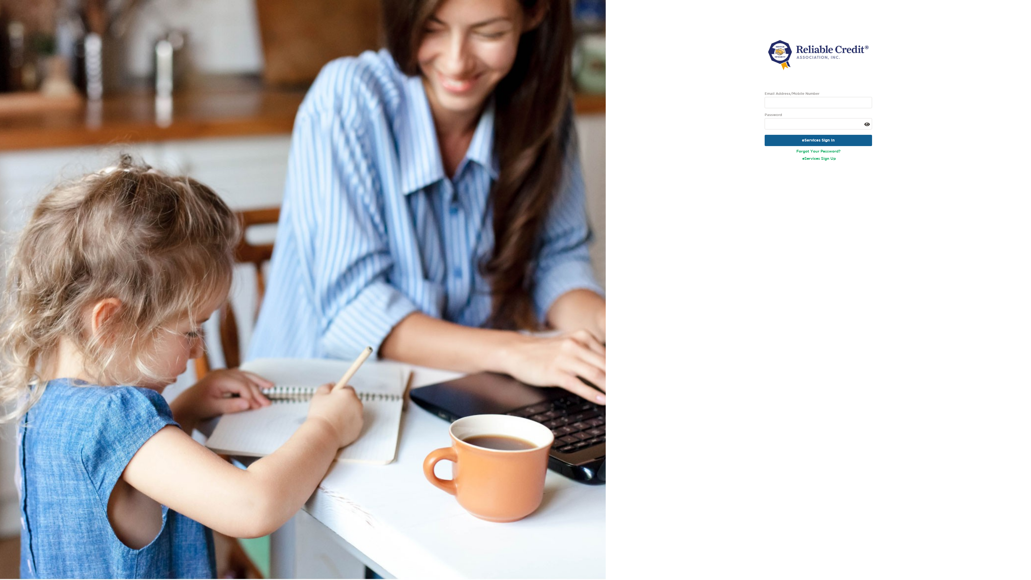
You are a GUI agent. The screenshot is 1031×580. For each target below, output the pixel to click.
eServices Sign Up (819, 158)
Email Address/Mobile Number (792, 93)
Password (773, 115)
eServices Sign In (818, 140)
